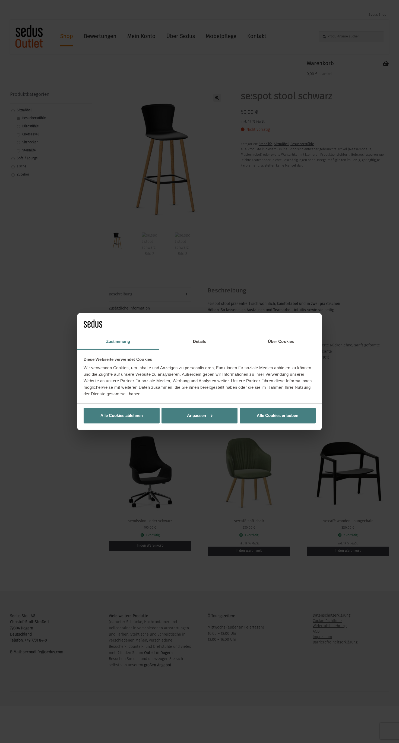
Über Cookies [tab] (281, 341)
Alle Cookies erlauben (277, 415)
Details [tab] (199, 341)
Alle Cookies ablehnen (121, 415)
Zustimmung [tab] (118, 341)
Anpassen (196, 415)
